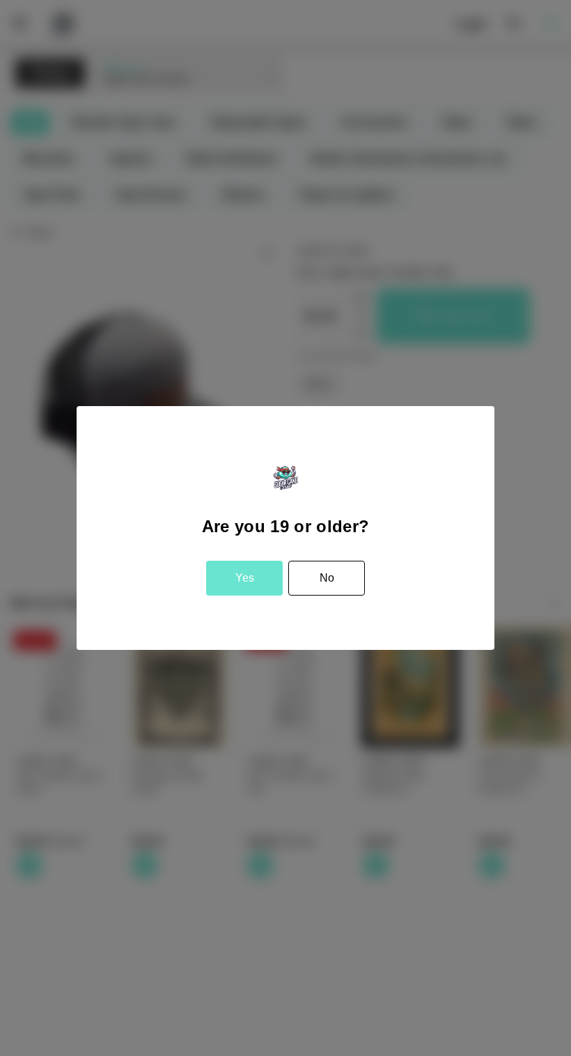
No (327, 578)
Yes (244, 578)
